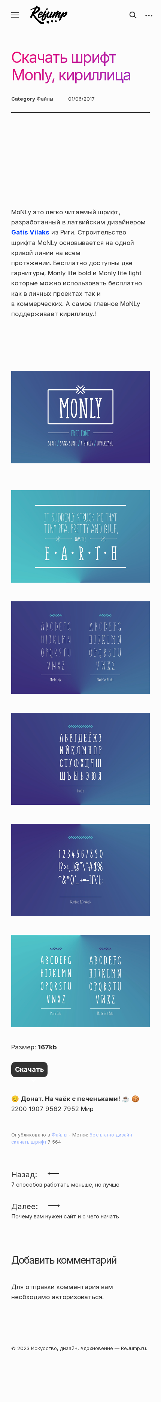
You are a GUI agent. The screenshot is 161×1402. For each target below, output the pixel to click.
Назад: (65, 1177)
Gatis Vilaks (30, 232)
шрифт (38, 1142)
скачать (20, 1142)
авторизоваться (77, 1297)
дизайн (124, 1135)
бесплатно (102, 1135)
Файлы (45, 99)
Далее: (65, 1209)
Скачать (29, 1069)
